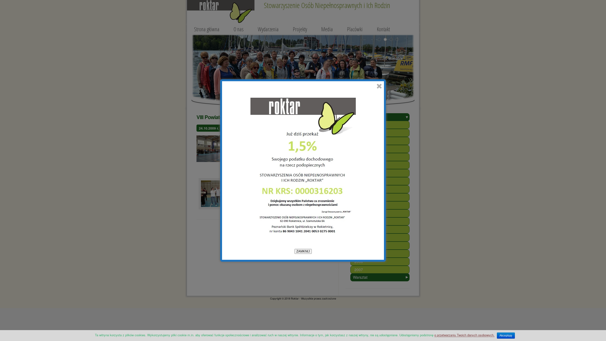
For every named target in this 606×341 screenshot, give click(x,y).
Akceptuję (505, 335)
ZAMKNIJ (303, 251)
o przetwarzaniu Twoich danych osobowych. (464, 335)
